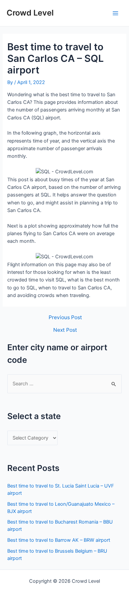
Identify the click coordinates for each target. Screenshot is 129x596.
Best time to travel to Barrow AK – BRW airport (58, 540)
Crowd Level (30, 13)
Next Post (65, 330)
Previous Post (65, 317)
